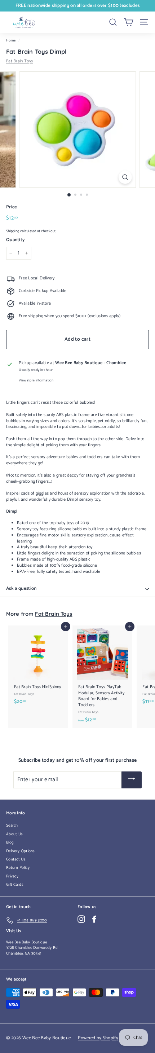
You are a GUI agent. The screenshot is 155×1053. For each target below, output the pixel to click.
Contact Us (16, 859)
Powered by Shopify (98, 1038)
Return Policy (18, 867)
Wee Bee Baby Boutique (26, 942)
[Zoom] (125, 177)
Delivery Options (20, 851)
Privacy (12, 876)
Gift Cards (14, 884)
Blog (10, 842)
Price (11, 207)
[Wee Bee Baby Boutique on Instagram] (81, 919)
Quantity (15, 240)
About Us (14, 834)
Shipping (12, 231)
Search (12, 825)
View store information (36, 380)
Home (10, 40)
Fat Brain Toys (19, 61)
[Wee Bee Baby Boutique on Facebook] (94, 919)
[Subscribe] (131, 779)
